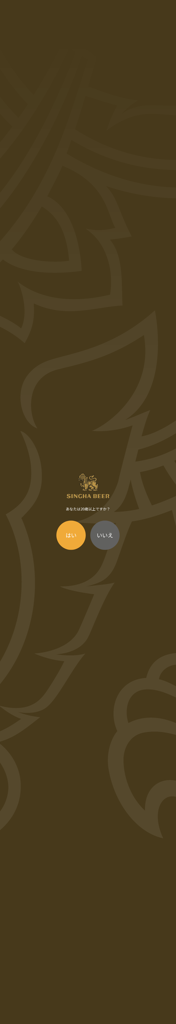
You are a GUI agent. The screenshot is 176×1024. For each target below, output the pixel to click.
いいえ (105, 535)
